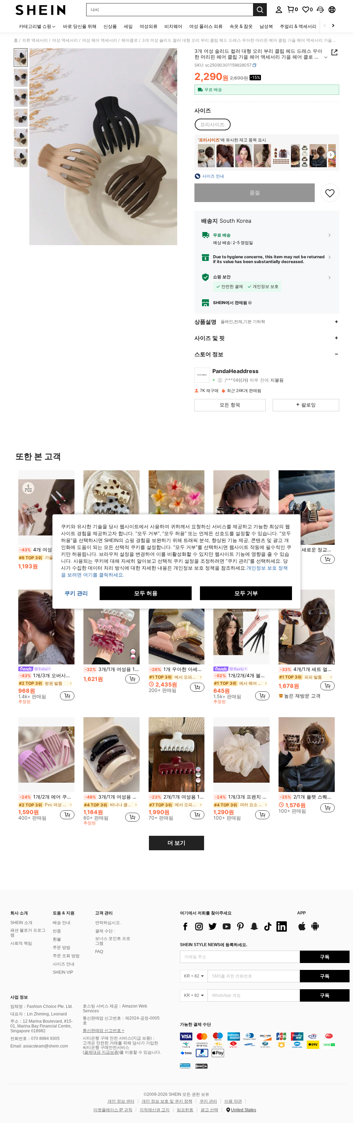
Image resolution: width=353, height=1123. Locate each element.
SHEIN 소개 (21, 922)
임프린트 (185, 1109)
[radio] (212, 124)
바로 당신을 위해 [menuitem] (80, 26)
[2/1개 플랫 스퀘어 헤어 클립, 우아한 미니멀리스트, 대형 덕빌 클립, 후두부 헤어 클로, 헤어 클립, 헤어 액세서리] (318, 155)
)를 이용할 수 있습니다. (139, 1052)
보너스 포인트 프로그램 (112, 941)
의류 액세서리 (35, 40)
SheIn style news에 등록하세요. (213, 944)
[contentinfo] (265, 1044)
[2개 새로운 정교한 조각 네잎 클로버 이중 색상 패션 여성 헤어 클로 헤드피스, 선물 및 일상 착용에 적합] (307, 507)
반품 (57, 931)
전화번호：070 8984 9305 (35, 1038)
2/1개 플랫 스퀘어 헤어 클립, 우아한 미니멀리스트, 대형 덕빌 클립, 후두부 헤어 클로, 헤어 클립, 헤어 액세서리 (307, 797)
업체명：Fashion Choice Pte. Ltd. (41, 1006)
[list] (235, 926)
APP (301, 913)
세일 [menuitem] (128, 26)
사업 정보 (19, 997)
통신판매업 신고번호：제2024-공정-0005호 (121, 1020)
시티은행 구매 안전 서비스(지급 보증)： (119, 1038)
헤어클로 (129, 40)
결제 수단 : (105, 931)
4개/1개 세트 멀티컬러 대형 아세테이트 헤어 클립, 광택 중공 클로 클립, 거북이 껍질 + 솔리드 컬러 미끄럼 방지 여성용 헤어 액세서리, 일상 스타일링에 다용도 (307, 669)
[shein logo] (40, 9)
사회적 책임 (21, 943)
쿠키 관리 (208, 1101)
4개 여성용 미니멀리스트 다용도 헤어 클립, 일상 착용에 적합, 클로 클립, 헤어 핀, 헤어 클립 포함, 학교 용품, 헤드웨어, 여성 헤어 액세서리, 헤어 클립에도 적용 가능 (47, 549)
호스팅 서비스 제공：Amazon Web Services (115, 1008)
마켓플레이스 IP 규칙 (112, 1109)
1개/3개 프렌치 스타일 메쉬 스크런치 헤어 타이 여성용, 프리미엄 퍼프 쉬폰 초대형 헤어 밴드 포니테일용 (242, 797)
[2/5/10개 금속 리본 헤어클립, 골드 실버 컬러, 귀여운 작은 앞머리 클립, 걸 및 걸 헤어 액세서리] (262, 155)
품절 (255, 192)
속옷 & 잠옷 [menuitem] (241, 26)
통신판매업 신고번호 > (103, 1030)
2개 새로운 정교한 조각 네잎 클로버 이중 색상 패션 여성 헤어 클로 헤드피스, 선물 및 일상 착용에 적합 (307, 549)
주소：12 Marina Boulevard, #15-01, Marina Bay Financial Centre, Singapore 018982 (41, 1026)
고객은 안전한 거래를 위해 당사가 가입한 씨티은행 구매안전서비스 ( (120, 1048)
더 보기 (176, 843)
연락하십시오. (108, 922)
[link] (292, 9)
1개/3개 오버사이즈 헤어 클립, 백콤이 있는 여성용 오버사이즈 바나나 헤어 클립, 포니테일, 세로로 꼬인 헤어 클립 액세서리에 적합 (47, 675)
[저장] (330, 192)
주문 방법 (61, 947)
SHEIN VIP (63, 972)
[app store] (302, 929)
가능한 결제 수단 (195, 1024)
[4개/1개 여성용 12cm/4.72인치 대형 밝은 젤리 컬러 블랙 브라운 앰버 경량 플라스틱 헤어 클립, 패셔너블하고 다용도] (206, 155)
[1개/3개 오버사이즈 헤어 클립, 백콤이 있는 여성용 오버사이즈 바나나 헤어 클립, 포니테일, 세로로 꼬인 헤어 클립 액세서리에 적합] (225, 155)
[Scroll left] (324, 26)
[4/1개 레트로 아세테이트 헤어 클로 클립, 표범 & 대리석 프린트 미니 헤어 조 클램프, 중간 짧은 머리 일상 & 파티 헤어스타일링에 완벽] (299, 155)
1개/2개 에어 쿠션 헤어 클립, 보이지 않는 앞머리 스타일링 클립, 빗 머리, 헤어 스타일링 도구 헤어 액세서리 (47, 797)
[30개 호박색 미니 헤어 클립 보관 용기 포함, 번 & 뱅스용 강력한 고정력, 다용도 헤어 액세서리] (281, 155)
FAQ (99, 951)
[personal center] (279, 10)
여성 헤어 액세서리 (99, 40)
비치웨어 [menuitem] (173, 26)
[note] (301, 695)
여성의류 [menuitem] (149, 26)
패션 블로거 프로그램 (28, 932)
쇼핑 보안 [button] (222, 276)
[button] (320, 10)
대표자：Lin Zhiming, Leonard (38, 1014)
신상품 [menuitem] (110, 26)
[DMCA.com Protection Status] (201, 1065)
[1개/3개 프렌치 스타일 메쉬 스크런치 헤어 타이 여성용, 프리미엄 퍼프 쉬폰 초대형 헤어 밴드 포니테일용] (241, 754)
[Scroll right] (333, 26)
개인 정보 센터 (121, 1101)
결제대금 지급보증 (101, 1052)
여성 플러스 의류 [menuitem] (206, 26)
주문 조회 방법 (66, 955)
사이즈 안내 (63, 964)
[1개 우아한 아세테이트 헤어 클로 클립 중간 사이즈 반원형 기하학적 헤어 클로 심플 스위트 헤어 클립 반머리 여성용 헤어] (177, 627)
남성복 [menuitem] (266, 26)
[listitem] (206, 155)
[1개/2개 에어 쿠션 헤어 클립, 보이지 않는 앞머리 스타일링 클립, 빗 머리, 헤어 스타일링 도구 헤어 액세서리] (46, 754)
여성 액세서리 (65, 40)
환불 (57, 939)
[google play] (315, 929)
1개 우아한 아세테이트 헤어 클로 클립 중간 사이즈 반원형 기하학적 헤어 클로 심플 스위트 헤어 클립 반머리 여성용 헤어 (177, 669)
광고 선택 (209, 1109)
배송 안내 (61, 922)
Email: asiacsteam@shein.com (39, 1046)
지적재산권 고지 (155, 1109)
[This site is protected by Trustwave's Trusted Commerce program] (185, 1065)
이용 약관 (233, 1101)
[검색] (260, 9)
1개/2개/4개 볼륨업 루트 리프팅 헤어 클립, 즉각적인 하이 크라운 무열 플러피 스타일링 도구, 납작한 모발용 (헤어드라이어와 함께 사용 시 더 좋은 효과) (242, 675)
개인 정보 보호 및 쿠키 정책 (167, 1101)
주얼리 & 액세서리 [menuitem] (298, 26)
